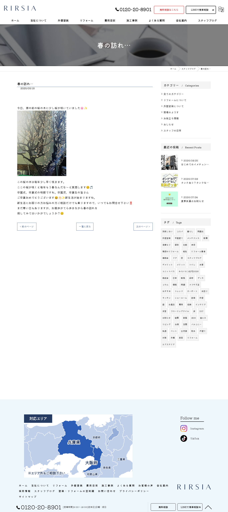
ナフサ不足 (194, 284)
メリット (181, 264)
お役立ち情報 (171, 118)
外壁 (201, 297)
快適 (164, 330)
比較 (185, 244)
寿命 (193, 244)
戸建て (203, 330)
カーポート (192, 291)
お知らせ (166, 317)
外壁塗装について (174, 106)
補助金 (165, 257)
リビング (166, 324)
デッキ (201, 277)
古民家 (184, 330)
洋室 (164, 311)
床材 (191, 277)
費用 (181, 304)
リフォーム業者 (198, 251)
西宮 (181, 337)
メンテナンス (193, 238)
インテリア (200, 304)
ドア (175, 257)
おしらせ (169, 124)
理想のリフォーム (170, 251)
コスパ (180, 231)
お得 (177, 324)
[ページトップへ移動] (208, 507)
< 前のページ (27, 226)
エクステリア (168, 344)
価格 (175, 284)
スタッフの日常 (172, 130)
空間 (185, 324)
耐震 (205, 238)
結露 (177, 317)
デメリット (167, 264)
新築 (185, 317)
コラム (165, 284)
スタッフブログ (194, 257)
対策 (164, 337)
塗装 (193, 297)
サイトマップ (28, 496)
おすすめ (166, 291)
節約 (177, 244)
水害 (201, 264)
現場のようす (171, 112)
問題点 (200, 231)
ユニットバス (168, 271)
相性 (185, 251)
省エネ (203, 317)
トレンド (179, 291)
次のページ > (143, 226)
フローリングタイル (180, 311)
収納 (189, 304)
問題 (183, 284)
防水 (193, 330)
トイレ (192, 264)
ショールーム (181, 297)
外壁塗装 (166, 238)
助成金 (165, 277)
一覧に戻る (85, 226)
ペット (174, 330)
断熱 (183, 277)
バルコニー (196, 324)
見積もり (166, 244)
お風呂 (172, 304)
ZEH (193, 317)
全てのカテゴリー (174, 94)
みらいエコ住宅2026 (188, 271)
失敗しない (167, 231)
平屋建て (179, 238)
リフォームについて (175, 100)
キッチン (166, 297)
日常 (175, 277)
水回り (204, 291)
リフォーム (192, 337)
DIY (201, 311)
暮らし (190, 231)
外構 (173, 337)
